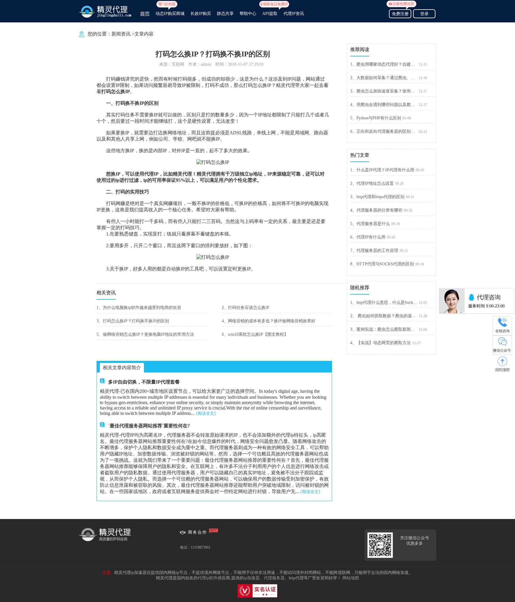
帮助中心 (248, 13)
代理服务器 (274, 578)
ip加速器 (252, 578)
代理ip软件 (208, 578)
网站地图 (350, 578)
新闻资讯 (121, 33)
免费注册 (401, 13)
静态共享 (225, 13)
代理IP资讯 (293, 13)
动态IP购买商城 (170, 11)
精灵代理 (206, 173)
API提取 (269, 11)
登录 (424, 14)
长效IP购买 (200, 13)
